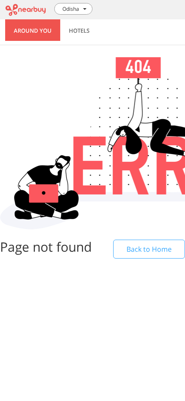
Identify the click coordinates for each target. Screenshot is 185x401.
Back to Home (149, 249)
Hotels (79, 30)
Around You (33, 30)
